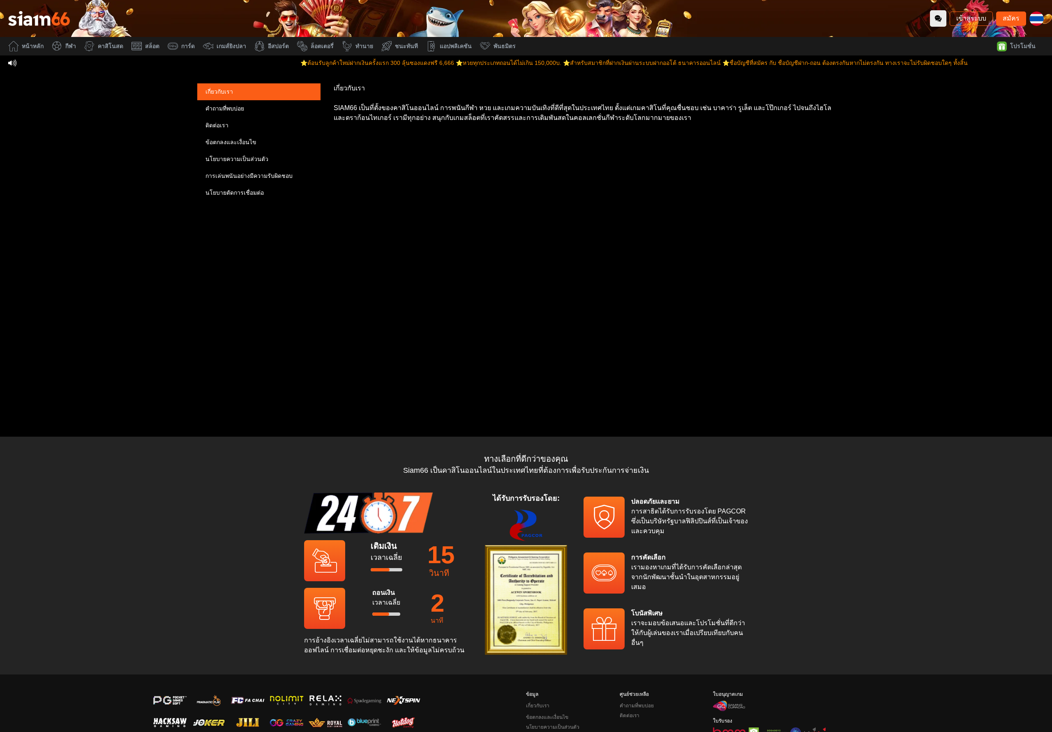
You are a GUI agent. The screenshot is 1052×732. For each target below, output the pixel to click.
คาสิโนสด (110, 46)
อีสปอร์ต (278, 46)
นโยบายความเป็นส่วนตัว (236, 159)
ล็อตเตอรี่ (322, 46)
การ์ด (188, 46)
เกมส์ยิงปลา (231, 46)
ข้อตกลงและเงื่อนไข (230, 142)
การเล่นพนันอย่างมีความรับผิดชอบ (249, 176)
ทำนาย (364, 46)
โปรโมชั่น (1023, 46)
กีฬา (70, 46)
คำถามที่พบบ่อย (224, 108)
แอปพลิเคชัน (456, 46)
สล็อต (152, 46)
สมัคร (1011, 18)
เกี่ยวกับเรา (219, 91)
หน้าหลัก (33, 46)
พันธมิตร (505, 46)
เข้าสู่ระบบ (971, 18)
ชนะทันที (406, 46)
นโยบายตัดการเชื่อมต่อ (234, 192)
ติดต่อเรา (216, 125)
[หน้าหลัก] (39, 18)
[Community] (938, 18)
